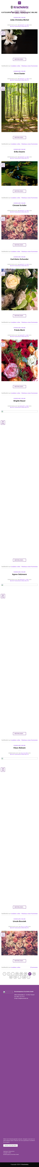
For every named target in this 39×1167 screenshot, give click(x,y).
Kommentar (34, 967)
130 (24, 977)
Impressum (5, 1151)
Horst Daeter (19, 74)
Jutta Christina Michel (19, 20)
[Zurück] (4, 974)
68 (34, 974)
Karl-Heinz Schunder (19, 259)
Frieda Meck (19, 330)
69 (11, 977)
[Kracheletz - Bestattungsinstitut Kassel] (19, 7)
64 (17, 974)
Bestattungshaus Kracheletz (19, 26)
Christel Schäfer (20, 205)
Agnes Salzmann (19, 574)
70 (15, 977)
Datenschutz (11, 1151)
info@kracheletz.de (23, 998)
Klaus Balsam (20, 748)
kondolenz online (19, 17)
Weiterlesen (19, 59)
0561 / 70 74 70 (20, 996)
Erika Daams (19, 152)
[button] (19, 3)
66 (25, 974)
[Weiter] (28, 977)
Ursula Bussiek (19, 921)
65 (21, 974)
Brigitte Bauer (19, 401)
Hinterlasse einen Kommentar (29, 66)
